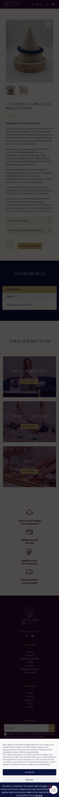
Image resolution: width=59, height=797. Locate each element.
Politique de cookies (16, 793)
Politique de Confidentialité (38, 793)
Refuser (29, 779)
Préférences (30, 787)
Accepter (29, 772)
